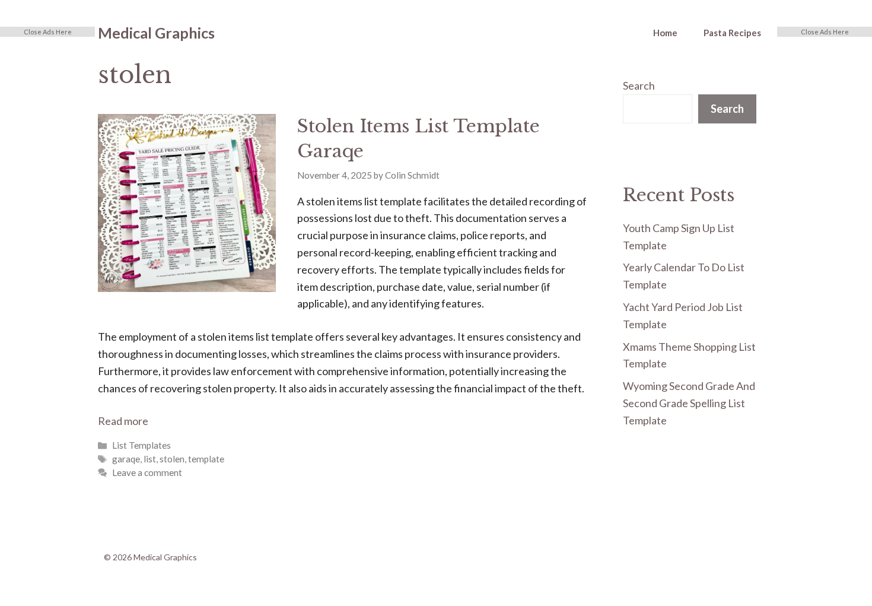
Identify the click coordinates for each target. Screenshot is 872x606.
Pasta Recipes (732, 32)
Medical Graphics (156, 33)
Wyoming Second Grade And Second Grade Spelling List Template (689, 403)
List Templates (141, 445)
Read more (123, 420)
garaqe (126, 458)
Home (665, 32)
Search (639, 85)
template (206, 458)
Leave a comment (147, 472)
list (150, 458)
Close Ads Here (48, 32)
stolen (172, 458)
